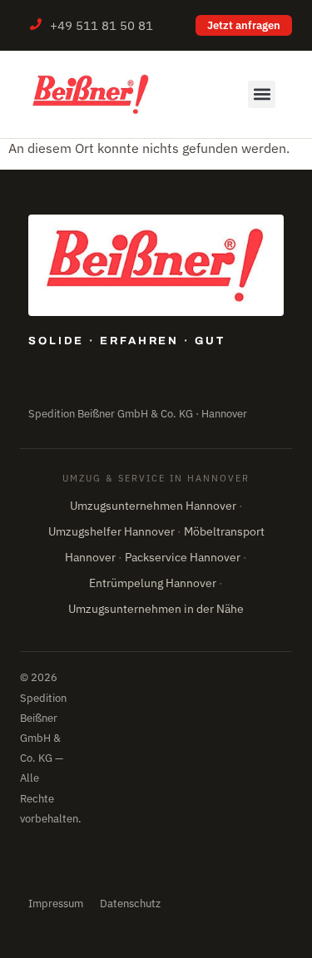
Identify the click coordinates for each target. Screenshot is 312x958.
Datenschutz (130, 903)
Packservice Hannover (182, 557)
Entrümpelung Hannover (152, 582)
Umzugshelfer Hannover (111, 531)
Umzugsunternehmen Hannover (153, 505)
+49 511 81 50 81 (101, 25)
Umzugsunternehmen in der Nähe (156, 608)
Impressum (55, 903)
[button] (261, 94)
